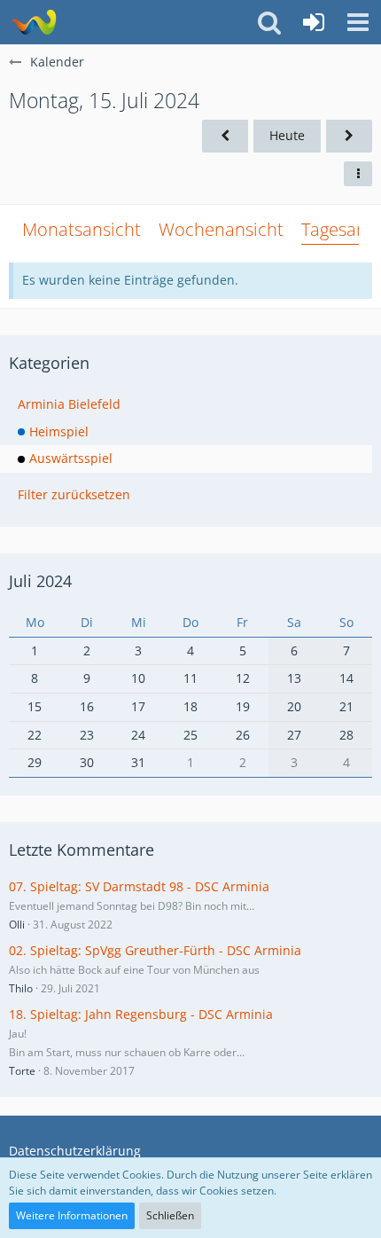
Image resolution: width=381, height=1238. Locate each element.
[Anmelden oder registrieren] (313, 22)
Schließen (170, 1215)
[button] (358, 22)
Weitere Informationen (72, 1215)
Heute (287, 135)
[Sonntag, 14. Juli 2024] (225, 136)
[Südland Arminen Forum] (33, 22)
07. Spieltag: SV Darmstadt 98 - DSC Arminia (139, 886)
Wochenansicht (221, 229)
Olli (17, 924)
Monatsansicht (81, 229)
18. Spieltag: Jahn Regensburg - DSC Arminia (141, 1014)
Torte (22, 1070)
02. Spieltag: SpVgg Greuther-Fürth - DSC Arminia (155, 950)
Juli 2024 (40, 581)
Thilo (21, 988)
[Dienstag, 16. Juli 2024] (349, 136)
